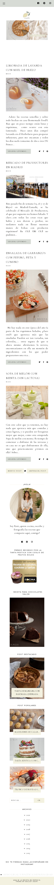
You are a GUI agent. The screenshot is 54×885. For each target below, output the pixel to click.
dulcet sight (31, 881)
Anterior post (37, 471)
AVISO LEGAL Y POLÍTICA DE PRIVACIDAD (28, 874)
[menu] (4, 3)
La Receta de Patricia (30, 880)
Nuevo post (15, 471)
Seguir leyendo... (18, 151)
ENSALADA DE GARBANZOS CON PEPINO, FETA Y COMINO (26, 258)
